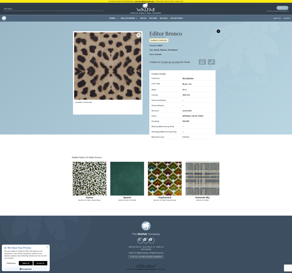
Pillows (153, 18)
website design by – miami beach (146, 269)
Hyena (89, 197)
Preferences (11, 263)
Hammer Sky (202, 197)
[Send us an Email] (202, 62)
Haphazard (164, 197)
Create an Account (170, 61)
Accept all (40, 263)
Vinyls (143, 18)
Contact (286, 18)
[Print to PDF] (218, 31)
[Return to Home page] (146, 225)
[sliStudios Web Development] (146, 266)
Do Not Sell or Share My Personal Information (146, 257)
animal (156, 50)
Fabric (112, 18)
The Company (146, 234)
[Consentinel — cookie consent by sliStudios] (26, 269)
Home (151, 37)
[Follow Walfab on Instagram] (140, 240)
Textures (163, 50)
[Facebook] (152, 240)
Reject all (25, 263)
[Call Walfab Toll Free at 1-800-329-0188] (211, 62)
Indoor (80, 200)
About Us (277, 18)
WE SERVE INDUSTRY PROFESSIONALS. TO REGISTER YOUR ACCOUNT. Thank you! (146, 1)
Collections (176, 18)
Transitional (172, 50)
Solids (126, 200)
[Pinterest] (146, 240)
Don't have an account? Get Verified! (277, 11)
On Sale (164, 18)
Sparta (127, 197)
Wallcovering (128, 18)
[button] (139, 35)
